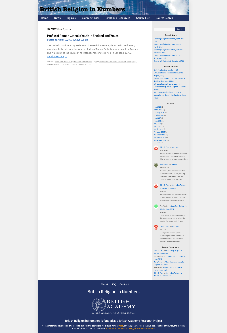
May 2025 (157, 123)
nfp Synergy (132, 61)
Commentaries (90, 18)
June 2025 (158, 121)
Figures (71, 18)
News (57, 18)
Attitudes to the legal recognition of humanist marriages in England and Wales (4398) (170, 95)
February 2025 (159, 132)
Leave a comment (85, 64)
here (121, 325)
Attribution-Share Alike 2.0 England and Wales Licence (130, 328)
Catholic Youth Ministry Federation (112, 61)
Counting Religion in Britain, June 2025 (169, 61)
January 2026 (159, 112)
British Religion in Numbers (113, 292)
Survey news (87, 61)
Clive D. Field (81, 39)
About (104, 284)
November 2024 (160, 137)
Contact (175, 147)
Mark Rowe (164, 164)
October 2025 (159, 115)
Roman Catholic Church (56, 64)
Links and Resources (118, 18)
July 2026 (157, 107)
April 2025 (157, 126)
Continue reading (57, 56)
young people (71, 64)
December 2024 (160, 135)
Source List (143, 18)
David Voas (158, 262)
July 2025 (157, 118)
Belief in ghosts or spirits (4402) (166, 70)
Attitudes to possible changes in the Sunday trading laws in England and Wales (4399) (170, 87)
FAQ (113, 284)
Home (44, 18)
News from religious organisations (68, 61)
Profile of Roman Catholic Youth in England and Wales (82, 36)
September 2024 (160, 140)
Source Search (164, 18)
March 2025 (158, 129)
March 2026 (158, 110)
